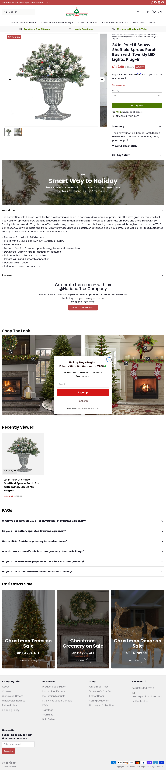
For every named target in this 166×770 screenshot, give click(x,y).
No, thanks (83, 400)
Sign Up (83, 392)
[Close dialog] (109, 359)
